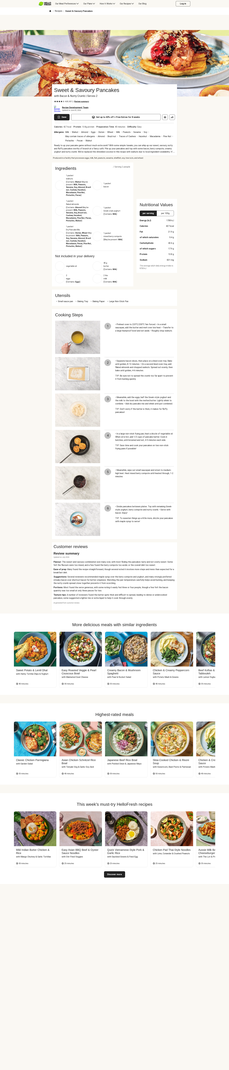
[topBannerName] (114, 22)
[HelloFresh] (45, 4)
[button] (92, 168)
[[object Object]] (165, 117)
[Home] (50, 11)
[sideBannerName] (157, 179)
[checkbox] (55, 101)
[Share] (172, 117)
